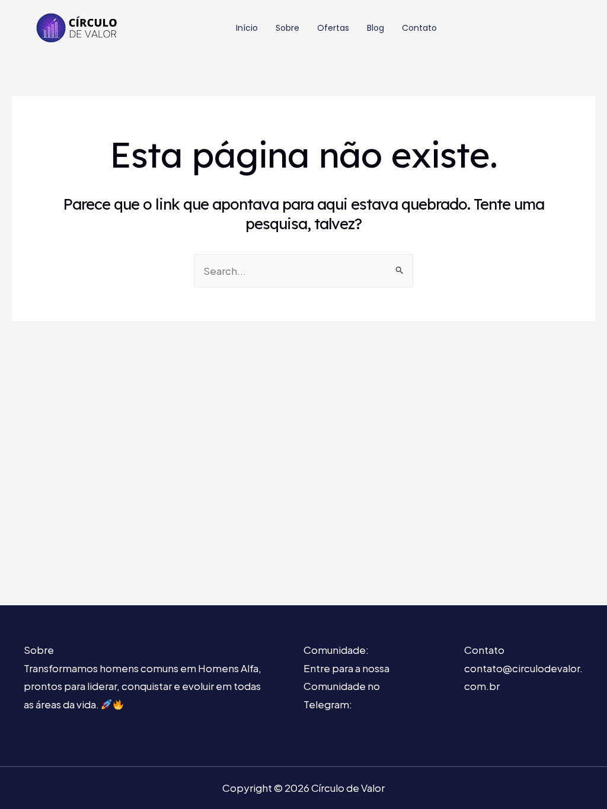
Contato (419, 28)
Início (247, 28)
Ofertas (333, 28)
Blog (375, 28)
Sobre (287, 28)
